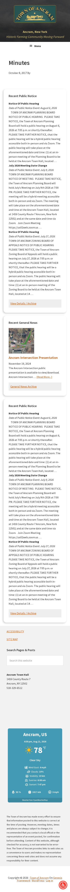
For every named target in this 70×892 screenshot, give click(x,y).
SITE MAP (12, 639)
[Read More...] (44, 377)
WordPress (38, 880)
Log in (49, 880)
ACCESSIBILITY (15, 631)
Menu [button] (37, 46)
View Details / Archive (23, 303)
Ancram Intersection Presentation (33, 357)
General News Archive (23, 386)
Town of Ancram (39, 877)
